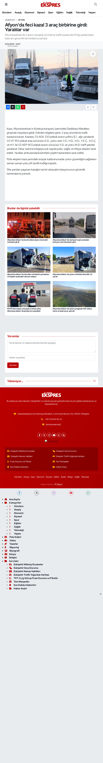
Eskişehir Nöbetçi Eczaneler (23, 451)
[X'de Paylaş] (12, 107)
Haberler (10, 20)
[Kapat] (101, 594)
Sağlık (69, 12)
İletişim (13, 557)
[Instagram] (49, 435)
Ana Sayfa (14, 499)
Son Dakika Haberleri (19, 467)
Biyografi (14, 550)
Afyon (21, 20)
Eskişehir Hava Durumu (66, 451)
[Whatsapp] (59, 435)
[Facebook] (39, 435)
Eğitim (59, 12)
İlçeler (63, 477)
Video (12, 540)
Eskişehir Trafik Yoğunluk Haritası (70, 456)
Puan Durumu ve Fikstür (20, 461)
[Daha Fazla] (23, 107)
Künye (12, 554)
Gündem (6, 12)
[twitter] (36, 493)
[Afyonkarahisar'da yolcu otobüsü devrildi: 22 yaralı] (74, 259)
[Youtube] (54, 435)
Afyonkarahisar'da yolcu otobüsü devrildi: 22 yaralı (72, 275)
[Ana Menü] (6, 4)
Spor (50, 12)
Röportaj (14, 547)
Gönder (13, 365)
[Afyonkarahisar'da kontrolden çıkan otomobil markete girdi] (28, 224)
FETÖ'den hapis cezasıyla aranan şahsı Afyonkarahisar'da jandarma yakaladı (24, 309)
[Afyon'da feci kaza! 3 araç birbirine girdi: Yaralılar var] (51, 76)
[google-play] (51, 441)
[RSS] (63, 435)
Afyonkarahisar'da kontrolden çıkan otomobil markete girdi (27, 241)
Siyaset (41, 12)
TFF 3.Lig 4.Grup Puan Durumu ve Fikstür (36, 578)
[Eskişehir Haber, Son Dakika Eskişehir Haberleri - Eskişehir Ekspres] (51, 4)
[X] (44, 435)
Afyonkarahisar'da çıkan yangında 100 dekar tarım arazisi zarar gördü (72, 309)
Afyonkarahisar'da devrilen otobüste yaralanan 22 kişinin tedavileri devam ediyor (28, 275)
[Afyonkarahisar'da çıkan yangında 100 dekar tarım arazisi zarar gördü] (74, 293)
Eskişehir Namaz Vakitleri (21, 456)
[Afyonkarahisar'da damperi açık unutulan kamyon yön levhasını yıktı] (74, 224)
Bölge (70, 477)
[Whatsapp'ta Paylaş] (18, 107)
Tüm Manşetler (62, 461)
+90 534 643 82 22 (53, 419)
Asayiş (18, 12)
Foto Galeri (15, 537)
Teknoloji (80, 12)
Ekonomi (29, 12)
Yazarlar (13, 543)
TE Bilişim (58, 484)
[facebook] (19, 493)
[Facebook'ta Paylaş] (8, 107)
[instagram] (53, 493)
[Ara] (95, 4)
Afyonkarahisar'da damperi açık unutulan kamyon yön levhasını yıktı (71, 241)
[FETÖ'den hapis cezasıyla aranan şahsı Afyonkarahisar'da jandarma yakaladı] (28, 293)
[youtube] (71, 493)
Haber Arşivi (61, 467)
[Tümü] (94, 381)
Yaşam (91, 12)
